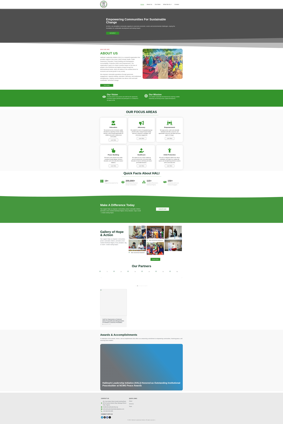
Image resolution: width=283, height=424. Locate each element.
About (130, 401)
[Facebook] (107, 417)
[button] (101, 278)
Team (130, 406)
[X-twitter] (110, 417)
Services (131, 403)
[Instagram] (105, 417)
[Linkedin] (102, 417)
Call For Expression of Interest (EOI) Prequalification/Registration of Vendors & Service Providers (113, 321)
